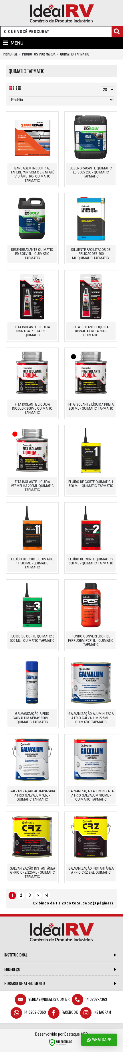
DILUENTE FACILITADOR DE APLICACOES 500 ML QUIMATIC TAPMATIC (90, 253)
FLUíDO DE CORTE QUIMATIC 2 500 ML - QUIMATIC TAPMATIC (90, 561)
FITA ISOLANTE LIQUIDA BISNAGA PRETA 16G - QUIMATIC (32, 331)
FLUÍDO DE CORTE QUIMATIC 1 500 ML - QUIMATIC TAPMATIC (90, 484)
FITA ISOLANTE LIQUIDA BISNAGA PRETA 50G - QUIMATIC (91, 331)
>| (46, 895)
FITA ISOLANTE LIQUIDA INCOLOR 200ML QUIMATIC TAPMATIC (32, 408)
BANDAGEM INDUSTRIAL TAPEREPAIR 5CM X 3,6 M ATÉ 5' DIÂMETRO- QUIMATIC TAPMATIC (32, 174)
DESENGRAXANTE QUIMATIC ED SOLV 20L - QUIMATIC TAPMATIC (91, 172)
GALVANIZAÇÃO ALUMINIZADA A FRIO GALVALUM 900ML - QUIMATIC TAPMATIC (91, 795)
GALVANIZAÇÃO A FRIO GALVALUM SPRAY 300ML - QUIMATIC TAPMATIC (32, 717)
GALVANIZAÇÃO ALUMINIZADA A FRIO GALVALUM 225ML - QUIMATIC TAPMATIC (91, 717)
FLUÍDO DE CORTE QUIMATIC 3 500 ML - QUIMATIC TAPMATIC (32, 638)
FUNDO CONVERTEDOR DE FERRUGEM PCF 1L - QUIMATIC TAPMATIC (91, 640)
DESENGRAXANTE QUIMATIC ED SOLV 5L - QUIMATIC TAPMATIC (32, 253)
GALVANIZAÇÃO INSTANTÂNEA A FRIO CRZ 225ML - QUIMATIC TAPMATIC (32, 872)
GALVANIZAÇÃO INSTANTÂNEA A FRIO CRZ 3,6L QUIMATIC (91, 870)
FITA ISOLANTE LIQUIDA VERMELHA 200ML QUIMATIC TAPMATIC (32, 486)
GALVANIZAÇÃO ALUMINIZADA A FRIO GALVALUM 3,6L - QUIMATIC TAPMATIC (32, 795)
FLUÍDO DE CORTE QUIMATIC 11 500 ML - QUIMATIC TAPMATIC (32, 563)
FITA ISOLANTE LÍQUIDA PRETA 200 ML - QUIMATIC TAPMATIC (91, 406)
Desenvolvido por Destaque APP (61, 1034)
